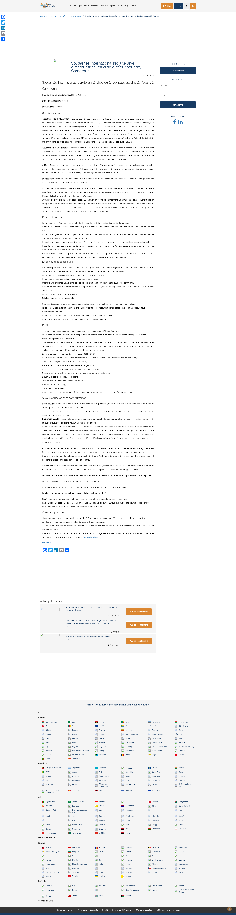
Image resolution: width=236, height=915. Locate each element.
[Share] (3, 39)
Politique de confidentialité (168, 910)
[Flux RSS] (193, 6)
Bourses (94, 5)
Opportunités (84, 5)
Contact (133, 5)
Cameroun (76, 16)
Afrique (66, 16)
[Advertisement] (118, 40)
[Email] (3, 33)
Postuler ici (47, 542)
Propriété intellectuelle (88, 910)
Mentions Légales (144, 910)
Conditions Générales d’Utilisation (117, 910)
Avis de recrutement (139, 612)
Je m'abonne (178, 70)
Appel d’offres (116, 5)
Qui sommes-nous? (64, 910)
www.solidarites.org (92, 537)
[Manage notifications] (229, 909)
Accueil (73, 5)
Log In (178, 6)
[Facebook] (3, 17)
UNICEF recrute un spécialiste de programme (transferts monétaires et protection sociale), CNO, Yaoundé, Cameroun (91, 623)
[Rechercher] (187, 6)
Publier (167, 6)
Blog (126, 5)
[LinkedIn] (3, 28)
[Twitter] (3, 22)
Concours (104, 5)
